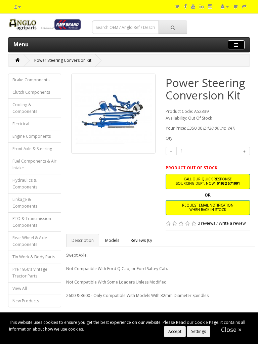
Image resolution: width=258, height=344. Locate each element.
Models (112, 240)
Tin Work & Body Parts (33, 257)
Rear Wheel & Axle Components (29, 241)
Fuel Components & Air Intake (34, 164)
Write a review (232, 223)
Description (83, 240)
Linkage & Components (24, 203)
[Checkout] (244, 6)
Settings (198, 331)
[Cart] (235, 6)
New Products (25, 301)
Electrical (20, 124)
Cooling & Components (24, 108)
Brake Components (30, 80)
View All (19, 288)
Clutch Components (31, 92)
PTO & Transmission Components (31, 222)
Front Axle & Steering (32, 149)
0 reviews (206, 223)
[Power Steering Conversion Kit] (113, 114)
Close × (231, 330)
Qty (169, 138)
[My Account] (225, 6)
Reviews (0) (141, 240)
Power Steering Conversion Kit (62, 60)
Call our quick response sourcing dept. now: (208, 181)
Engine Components (31, 136)
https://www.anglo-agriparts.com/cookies (124, 329)
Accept (174, 331)
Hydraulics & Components (24, 183)
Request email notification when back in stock (207, 207)
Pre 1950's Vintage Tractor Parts (29, 272)
